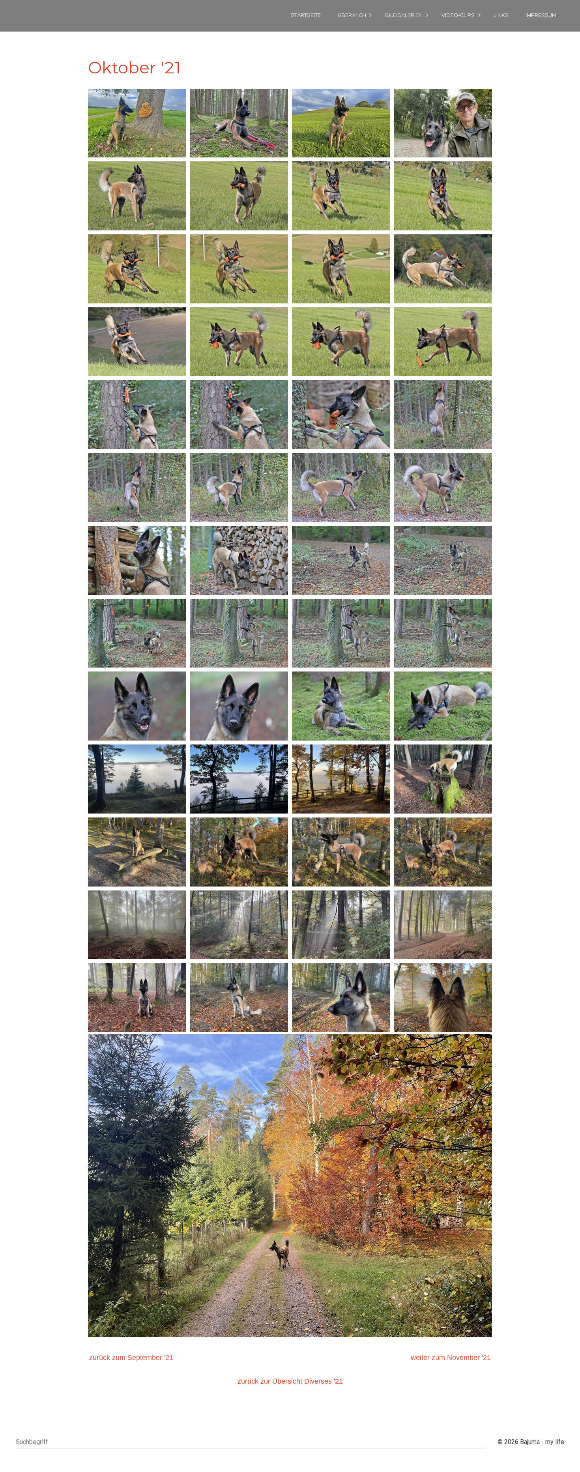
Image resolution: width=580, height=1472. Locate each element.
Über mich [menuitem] (352, 15)
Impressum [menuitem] (541, 15)
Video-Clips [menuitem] (458, 15)
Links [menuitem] (501, 15)
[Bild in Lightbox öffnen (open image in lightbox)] (137, 123)
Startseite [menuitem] (306, 15)
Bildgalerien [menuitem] (404, 15)
